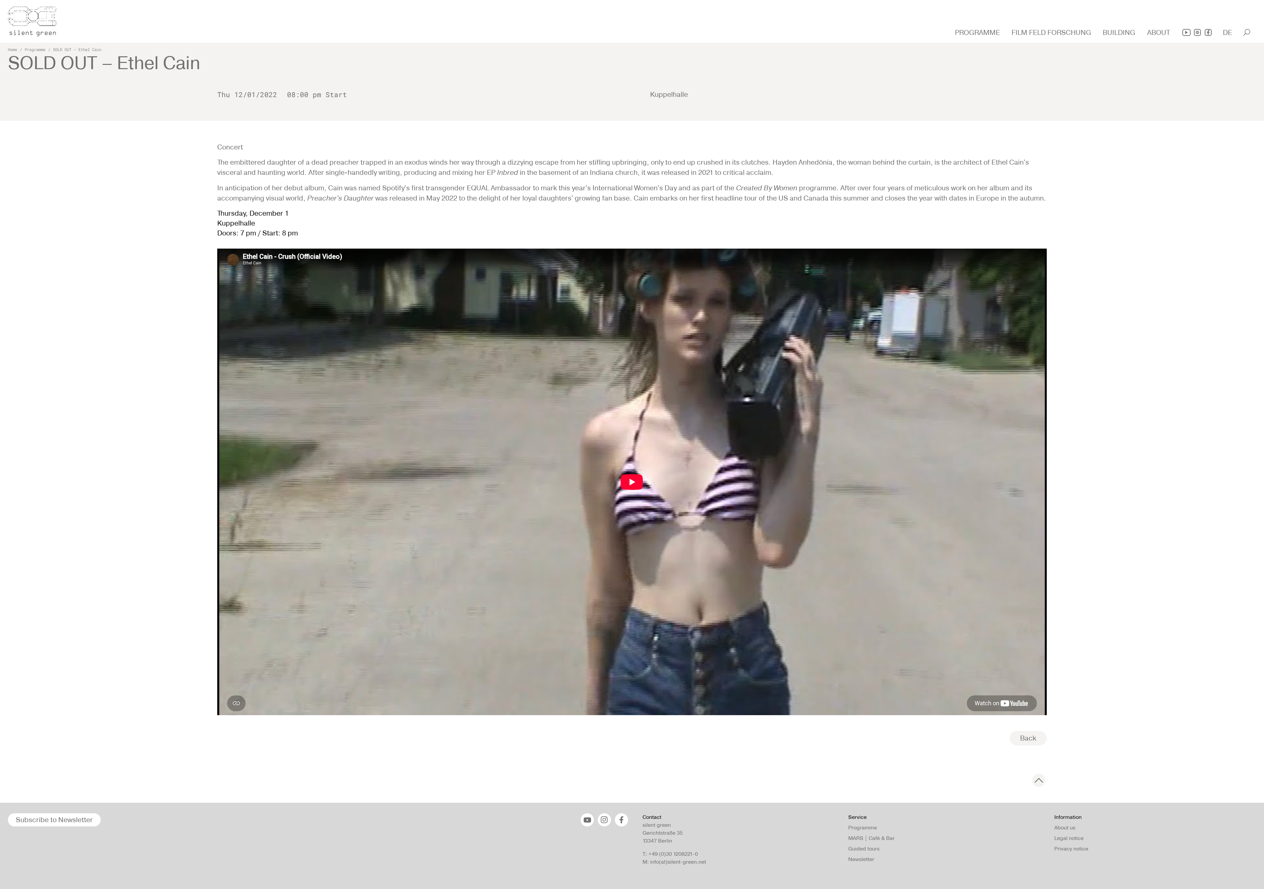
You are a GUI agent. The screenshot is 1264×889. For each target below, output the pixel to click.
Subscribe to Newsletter (54, 820)
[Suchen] (1247, 32)
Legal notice (1069, 838)
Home (12, 49)
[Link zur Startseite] (36, 19)
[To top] (1038, 780)
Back (1028, 738)
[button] (978, 32)
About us (1064, 827)
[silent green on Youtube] (1186, 32)
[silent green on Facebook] (1208, 32)
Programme (35, 49)
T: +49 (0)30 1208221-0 (670, 854)
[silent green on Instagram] (1197, 32)
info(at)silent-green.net (678, 862)
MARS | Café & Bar (871, 838)
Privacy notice (1071, 849)
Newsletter (861, 859)
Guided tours (864, 849)
